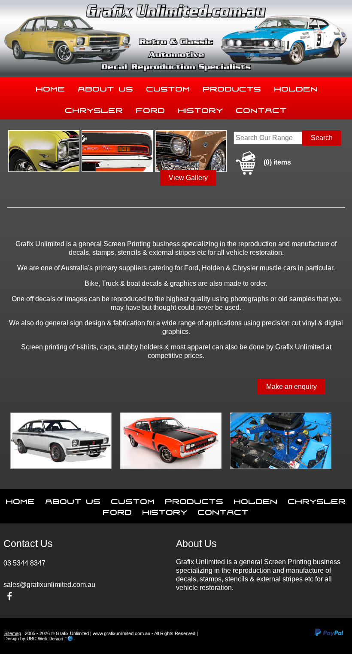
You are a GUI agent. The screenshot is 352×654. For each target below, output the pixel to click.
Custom (168, 87)
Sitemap (12, 633)
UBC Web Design (45, 638)
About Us (106, 87)
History (200, 108)
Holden (296, 87)
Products (232, 87)
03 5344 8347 (24, 563)
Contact (261, 108)
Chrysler (94, 108)
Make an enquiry (291, 386)
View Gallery (188, 177)
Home (50, 87)
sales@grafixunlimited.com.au (49, 584)
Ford (150, 108)
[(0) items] (262, 173)
